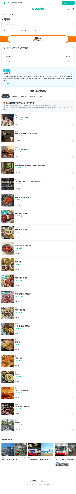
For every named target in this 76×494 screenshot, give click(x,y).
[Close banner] (2, 3)
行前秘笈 (3, 14)
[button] (38, 48)
